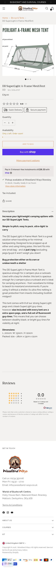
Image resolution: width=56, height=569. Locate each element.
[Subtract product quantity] (4, 122)
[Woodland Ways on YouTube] (12, 513)
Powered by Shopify (10, 552)
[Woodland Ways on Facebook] (3, 513)
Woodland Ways (23, 547)
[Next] (51, 2)
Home (5, 18)
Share (9, 201)
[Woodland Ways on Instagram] (8, 513)
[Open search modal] (46, 8)
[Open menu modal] (3, 8)
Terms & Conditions (12, 505)
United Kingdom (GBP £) (14, 543)
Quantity (6, 117)
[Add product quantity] (12, 122)
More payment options (28, 160)
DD (3, 89)
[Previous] (5, 2)
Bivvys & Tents (17, 18)
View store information (15, 186)
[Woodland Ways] (28, 8)
